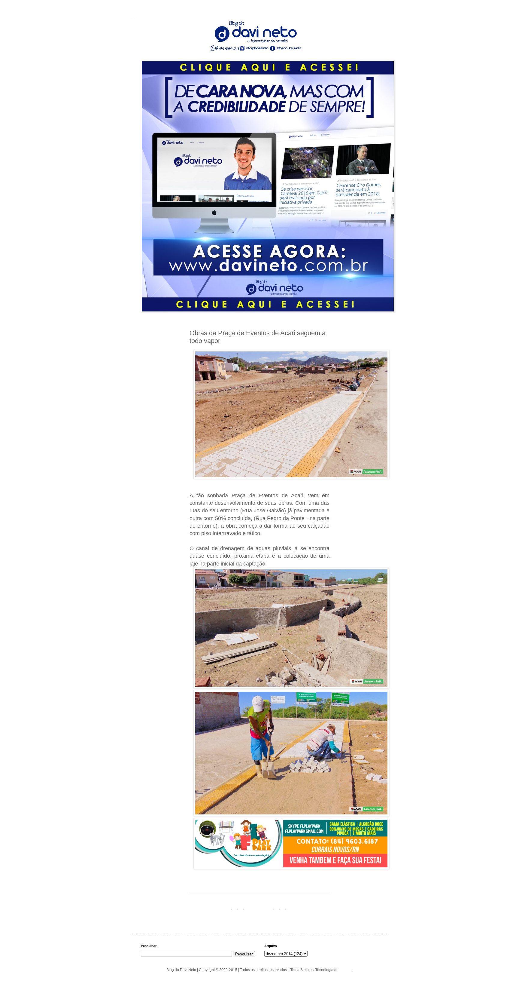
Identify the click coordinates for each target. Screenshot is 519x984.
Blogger (345, 970)
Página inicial (261, 909)
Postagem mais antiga (310, 909)
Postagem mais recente (210, 909)
